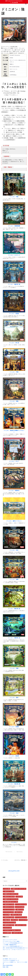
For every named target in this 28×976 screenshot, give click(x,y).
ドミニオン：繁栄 (14, 697)
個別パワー (20, 909)
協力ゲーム (19, 912)
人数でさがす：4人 (8, 50)
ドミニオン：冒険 (14, 401)
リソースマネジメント (22, 917)
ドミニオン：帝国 (14, 372)
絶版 (16, 46)
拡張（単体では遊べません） (11, 901)
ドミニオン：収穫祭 (14, 726)
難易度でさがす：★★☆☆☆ (19, 888)
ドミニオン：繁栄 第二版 (14, 608)
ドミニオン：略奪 (14, 579)
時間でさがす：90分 (21, 925)
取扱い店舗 (5, 967)
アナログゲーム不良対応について (11, 960)
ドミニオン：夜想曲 (14, 313)
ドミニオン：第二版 (14, 342)
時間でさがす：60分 (16, 914)
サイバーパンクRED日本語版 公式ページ (13, 946)
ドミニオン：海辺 (14, 813)
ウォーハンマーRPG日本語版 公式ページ (13, 943)
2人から (5, 48)
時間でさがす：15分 (9, 925)
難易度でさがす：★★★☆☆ (17, 53)
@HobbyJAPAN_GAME (14, 871)
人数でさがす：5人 (9, 904)
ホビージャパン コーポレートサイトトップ (14, 949)
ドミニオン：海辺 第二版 (14, 784)
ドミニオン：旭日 (14, 550)
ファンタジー (23, 919)
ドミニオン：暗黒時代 (14, 490)
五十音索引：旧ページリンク (10, 959)
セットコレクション (9, 909)
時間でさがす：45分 (9, 917)
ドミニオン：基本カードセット (14, 521)
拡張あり (7, 919)
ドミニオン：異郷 (14, 668)
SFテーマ (15, 919)
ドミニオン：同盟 (14, 196)
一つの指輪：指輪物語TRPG (9, 944)
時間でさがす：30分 (18, 51)
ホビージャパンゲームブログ (10, 939)
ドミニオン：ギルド (14, 461)
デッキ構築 (10, 48)
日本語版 (12, 46)
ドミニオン (14, 842)
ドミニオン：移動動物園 (14, 226)
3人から (7, 914)
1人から (19, 896)
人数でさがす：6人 (18, 50)
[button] (26, 3)
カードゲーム (20, 907)
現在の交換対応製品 (8, 965)
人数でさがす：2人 (17, 932)
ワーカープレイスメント (10, 922)
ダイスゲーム (8, 927)
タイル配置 (7, 932)
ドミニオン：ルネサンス (14, 255)
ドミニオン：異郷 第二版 (14, 638)
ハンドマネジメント (21, 904)
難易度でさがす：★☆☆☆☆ (11, 899)
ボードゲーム (6, 46)
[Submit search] (26, 881)
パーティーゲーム (9, 912)
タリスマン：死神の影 (20, 860)
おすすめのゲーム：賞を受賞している (12, 930)
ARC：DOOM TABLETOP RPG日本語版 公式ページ (15, 948)
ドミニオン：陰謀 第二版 (14, 284)
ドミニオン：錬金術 (14, 756)
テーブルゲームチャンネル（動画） (11, 941)
